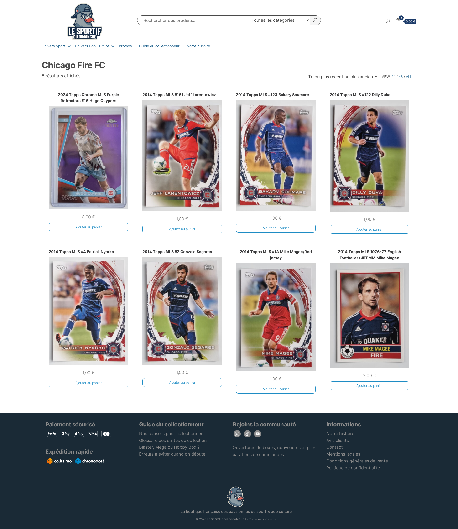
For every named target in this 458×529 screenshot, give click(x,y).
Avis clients (337, 440)
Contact (334, 447)
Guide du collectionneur (159, 46)
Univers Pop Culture (92, 46)
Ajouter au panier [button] (88, 227)
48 (401, 76)
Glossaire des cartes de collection (173, 440)
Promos (125, 46)
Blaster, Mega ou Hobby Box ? (169, 447)
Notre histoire (198, 46)
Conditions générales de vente (357, 460)
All (409, 76)
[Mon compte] (388, 21)
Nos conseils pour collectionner (171, 433)
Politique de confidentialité (353, 467)
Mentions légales (343, 453)
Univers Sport (53, 46)
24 (393, 76)
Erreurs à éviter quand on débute (172, 453)
